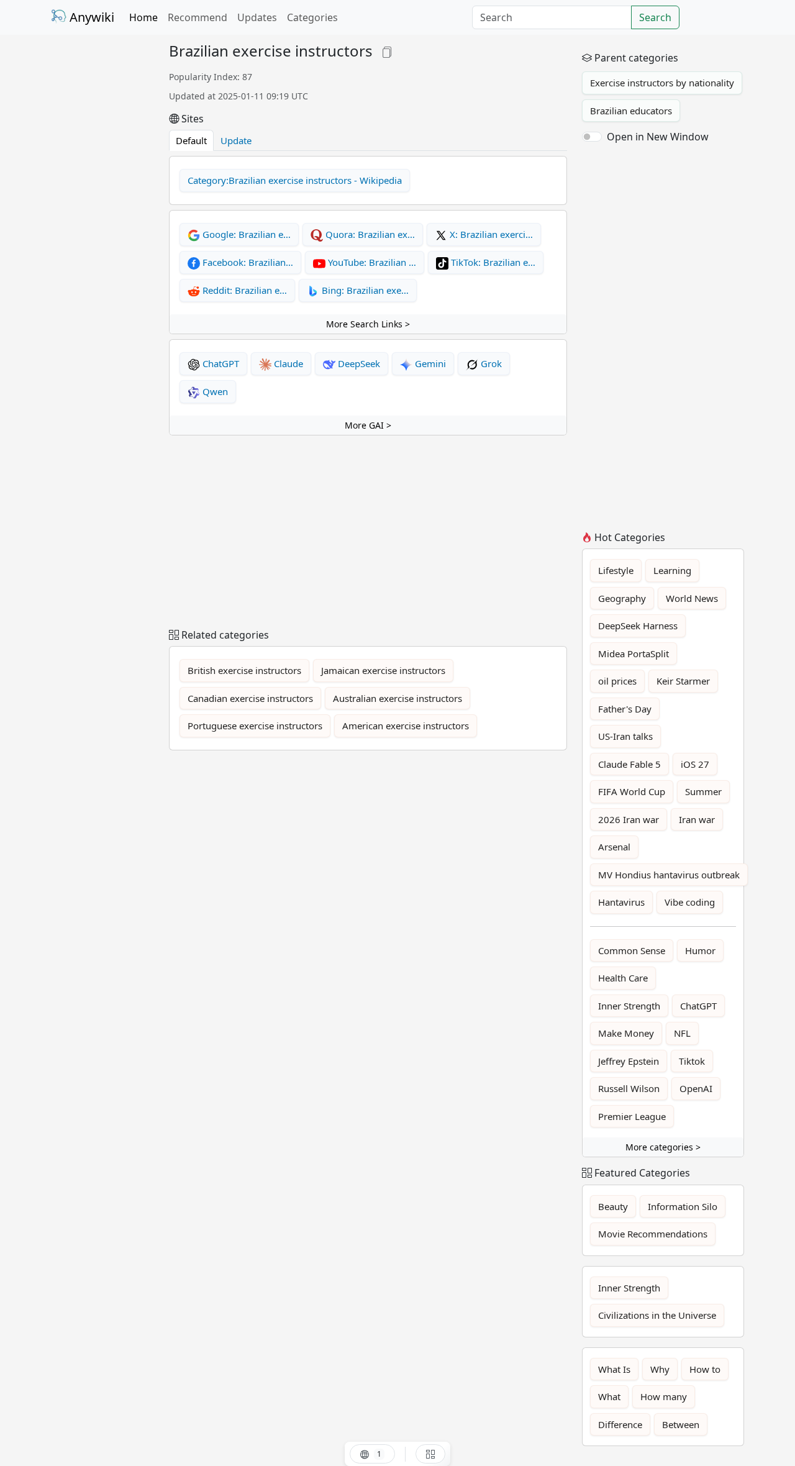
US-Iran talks (625, 736)
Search (655, 17)
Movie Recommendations (652, 1233)
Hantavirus (621, 902)
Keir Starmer (683, 681)
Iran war (697, 819)
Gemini (429, 363)
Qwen (214, 391)
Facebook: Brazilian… (246, 262)
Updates (257, 17)
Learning (672, 570)
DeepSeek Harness (638, 625)
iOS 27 (695, 764)
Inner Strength (629, 1005)
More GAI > (368, 425)
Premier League (632, 1116)
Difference (620, 1424)
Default (191, 140)
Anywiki (90, 17)
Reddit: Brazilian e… (243, 290)
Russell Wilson (629, 1088)
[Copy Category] (387, 50)
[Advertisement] (102, 228)
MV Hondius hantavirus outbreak (669, 874)
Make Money (626, 1033)
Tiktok (692, 1061)
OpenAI (695, 1088)
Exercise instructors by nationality (662, 82)
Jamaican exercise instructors (383, 670)
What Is (614, 1369)
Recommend (197, 17)
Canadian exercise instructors (250, 698)
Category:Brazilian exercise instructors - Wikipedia (295, 180)
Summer (703, 791)
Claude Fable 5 (629, 764)
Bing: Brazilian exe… (364, 290)
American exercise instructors (405, 725)
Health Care (623, 978)
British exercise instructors (244, 670)
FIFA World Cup (631, 791)
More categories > (663, 1147)
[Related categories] (430, 1454)
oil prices (617, 681)
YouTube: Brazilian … (370, 262)
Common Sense (631, 950)
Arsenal (614, 846)
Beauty (613, 1206)
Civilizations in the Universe (657, 1315)
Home (143, 17)
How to (704, 1369)
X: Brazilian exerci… (490, 234)
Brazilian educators (631, 110)
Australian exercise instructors (397, 698)
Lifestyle (616, 570)
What (609, 1396)
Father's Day (625, 709)
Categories (312, 17)
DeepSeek (357, 363)
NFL (682, 1033)
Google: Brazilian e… (245, 234)
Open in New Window (658, 136)
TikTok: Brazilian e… (491, 262)
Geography (622, 598)
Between (680, 1424)
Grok (490, 363)
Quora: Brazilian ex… (369, 234)
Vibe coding (690, 902)
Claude (287, 363)
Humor (700, 950)
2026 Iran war (628, 819)
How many (663, 1396)
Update (236, 140)
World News (692, 598)
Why (660, 1369)
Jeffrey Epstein (628, 1061)
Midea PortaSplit (633, 653)
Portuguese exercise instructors (255, 725)
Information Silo (682, 1206)
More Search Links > (368, 324)
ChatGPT (219, 363)
